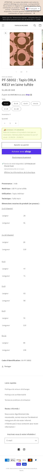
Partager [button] (8, 366)
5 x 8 (16, 103)
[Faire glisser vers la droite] (26, 71)
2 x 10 (16, 109)
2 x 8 (6, 109)
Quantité (5, 119)
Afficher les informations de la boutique (19, 172)
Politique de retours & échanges (17, 389)
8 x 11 (36, 103)
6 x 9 (25, 103)
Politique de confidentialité (15, 395)
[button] (3, 25)
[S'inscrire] (35, 440)
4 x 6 (6, 103)
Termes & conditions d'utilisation (17, 400)
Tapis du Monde (14, 468)
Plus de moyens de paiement (21, 157)
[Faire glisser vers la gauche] (16, 71)
